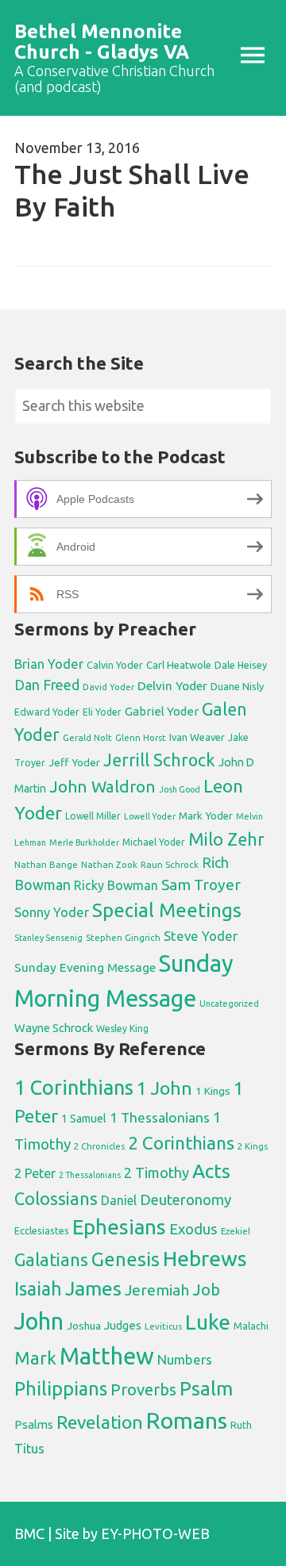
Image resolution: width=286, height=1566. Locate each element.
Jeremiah (157, 1290)
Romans (186, 1420)
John (39, 1321)
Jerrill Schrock (159, 760)
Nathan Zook (109, 864)
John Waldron (102, 786)
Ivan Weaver (197, 737)
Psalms (33, 1424)
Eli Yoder (102, 712)
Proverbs (143, 1389)
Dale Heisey (240, 664)
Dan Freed (46, 685)
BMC (29, 1533)
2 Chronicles (99, 1146)
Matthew (107, 1356)
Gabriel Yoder (162, 711)
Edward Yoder (46, 711)
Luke (207, 1322)
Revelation (99, 1422)
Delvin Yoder (172, 685)
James (93, 1288)
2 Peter (35, 1173)
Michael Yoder (153, 842)
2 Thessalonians (90, 1175)
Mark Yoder (206, 816)
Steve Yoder (201, 935)
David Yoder (108, 686)
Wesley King (122, 1028)
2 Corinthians (181, 1143)
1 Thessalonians (160, 1117)
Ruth (241, 1425)
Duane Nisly (237, 686)
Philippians (60, 1388)
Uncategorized (229, 1003)
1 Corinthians (73, 1087)
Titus (29, 1448)
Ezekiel (235, 1231)
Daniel (119, 1200)
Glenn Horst (140, 737)
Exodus (193, 1229)
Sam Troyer (201, 884)
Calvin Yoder (115, 664)
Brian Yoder (48, 664)
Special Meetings (167, 910)
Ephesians (119, 1226)
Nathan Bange (46, 864)
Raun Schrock (170, 864)
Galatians (51, 1259)
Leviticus (163, 1326)
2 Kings (253, 1146)
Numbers (184, 1359)
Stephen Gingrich (123, 937)
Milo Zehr (226, 839)
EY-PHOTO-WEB (155, 1533)
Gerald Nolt (87, 737)
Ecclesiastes (41, 1230)
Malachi (251, 1326)
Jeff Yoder (74, 762)
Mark (35, 1358)
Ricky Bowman (116, 885)
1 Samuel (83, 1118)
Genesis (125, 1259)
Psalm (206, 1388)
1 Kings (212, 1090)
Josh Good (179, 789)
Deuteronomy (185, 1200)
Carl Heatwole (178, 664)
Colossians (56, 1198)
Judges (122, 1325)
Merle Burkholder (84, 842)
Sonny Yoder (51, 912)
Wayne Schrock (53, 1027)
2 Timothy (156, 1172)
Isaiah (38, 1288)
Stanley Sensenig (48, 937)
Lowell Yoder (150, 816)
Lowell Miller (93, 816)
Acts (211, 1171)
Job (206, 1289)
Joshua (84, 1325)
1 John (164, 1088)
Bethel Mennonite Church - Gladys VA (101, 42)
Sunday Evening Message (85, 967)
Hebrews (205, 1258)
